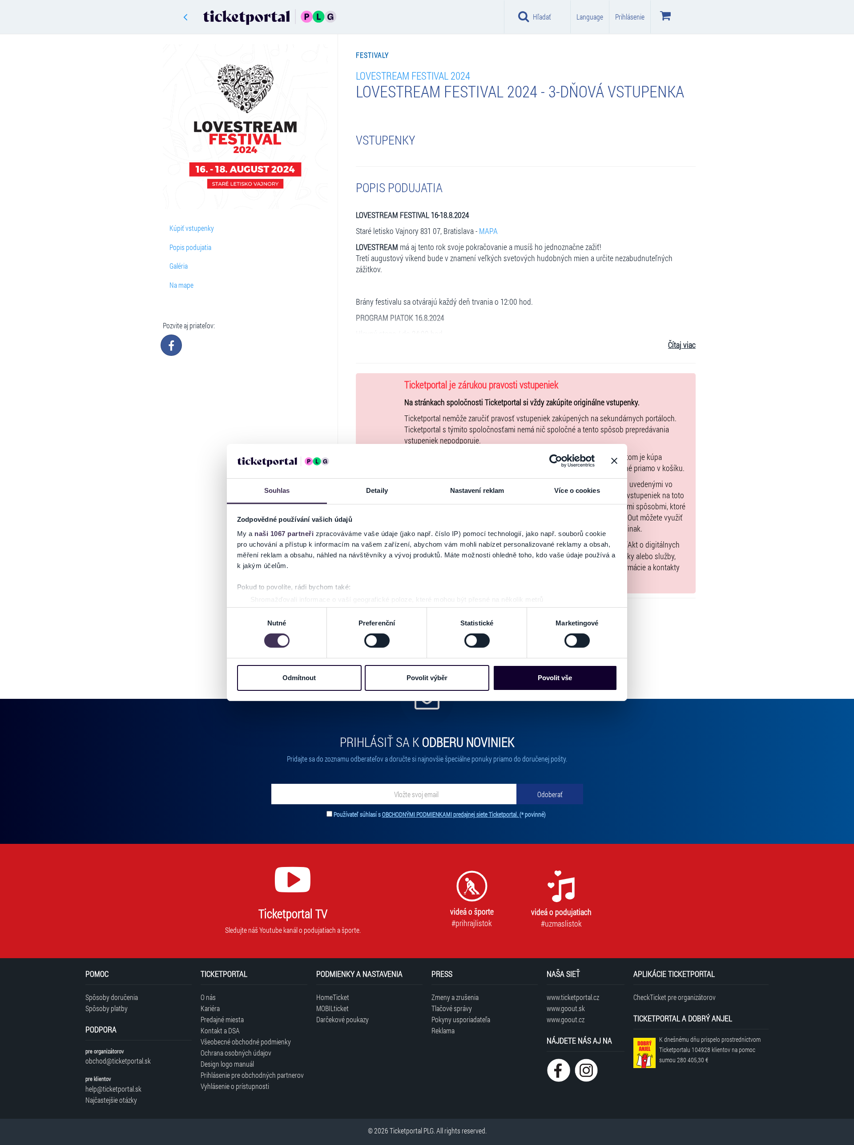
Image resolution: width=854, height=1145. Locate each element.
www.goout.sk (566, 1008)
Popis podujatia (190, 247)
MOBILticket (332, 1008)
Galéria (178, 265)
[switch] (377, 640)
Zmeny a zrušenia (455, 997)
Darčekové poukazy (342, 1019)
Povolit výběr (427, 677)
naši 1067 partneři (284, 533)
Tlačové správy (451, 1008)
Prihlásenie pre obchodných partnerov (252, 1075)
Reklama (443, 1030)
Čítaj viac (682, 345)
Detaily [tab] (377, 490)
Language (589, 16)
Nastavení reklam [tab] (477, 490)
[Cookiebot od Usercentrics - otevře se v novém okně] (556, 461)
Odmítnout (299, 677)
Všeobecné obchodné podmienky (246, 1041)
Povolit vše (555, 677)
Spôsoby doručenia (111, 997)
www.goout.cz (565, 1019)
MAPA (488, 231)
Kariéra (210, 1008)
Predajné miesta (222, 1019)
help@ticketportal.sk (113, 1088)
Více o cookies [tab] (577, 490)
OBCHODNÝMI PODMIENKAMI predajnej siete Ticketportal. (451, 814)
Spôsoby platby (106, 1008)
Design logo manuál (227, 1063)
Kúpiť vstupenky (191, 228)
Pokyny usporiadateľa (460, 1019)
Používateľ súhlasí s (440, 814)
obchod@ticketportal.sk (118, 1060)
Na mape (181, 285)
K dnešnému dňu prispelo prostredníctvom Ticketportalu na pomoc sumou (710, 1049)
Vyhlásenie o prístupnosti (235, 1086)
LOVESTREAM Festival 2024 (413, 75)
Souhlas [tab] (277, 490)
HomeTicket (332, 997)
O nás (208, 997)
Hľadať (542, 16)
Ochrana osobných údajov (236, 1052)
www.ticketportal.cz (573, 997)
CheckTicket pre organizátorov (674, 997)
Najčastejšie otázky (111, 1100)
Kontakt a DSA (220, 1030)
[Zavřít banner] (614, 461)
